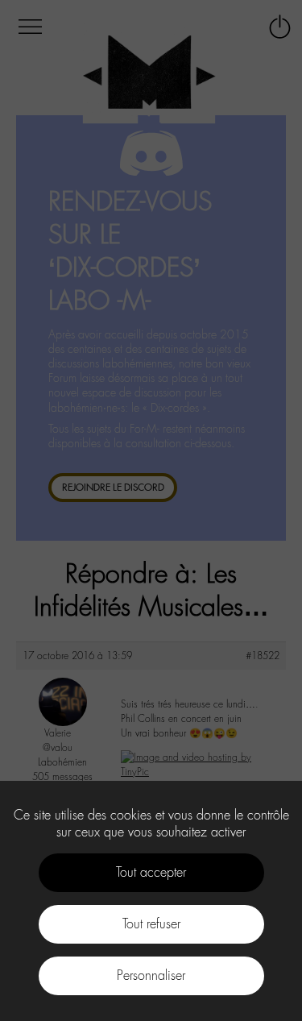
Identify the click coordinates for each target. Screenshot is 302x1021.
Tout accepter (151, 872)
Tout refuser (151, 923)
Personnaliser (151, 975)
